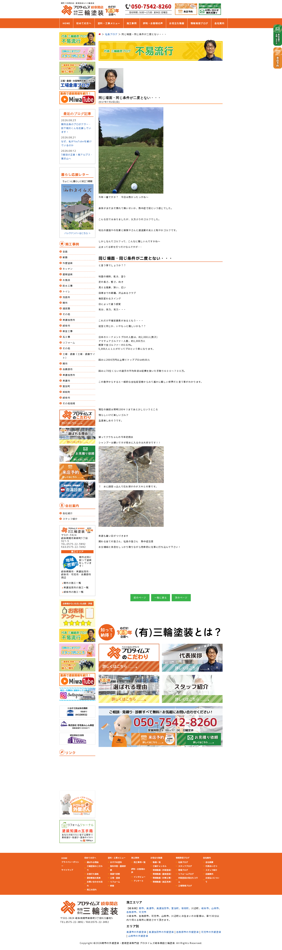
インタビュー (139, 876)
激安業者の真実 (94, 877)
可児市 (142, 912)
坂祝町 (66, 391)
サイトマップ (67, 869)
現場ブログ (183, 869)
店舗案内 (209, 873)
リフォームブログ (186, 873)
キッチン (68, 268)
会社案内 (219, 23)
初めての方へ (83, 23)
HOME (66, 23)
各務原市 (68, 369)
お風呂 (66, 280)
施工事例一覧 (139, 862)
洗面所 (66, 297)
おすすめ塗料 (116, 862)
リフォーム (69, 342)
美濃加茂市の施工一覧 (76, 587)
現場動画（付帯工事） (162, 877)
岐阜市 (66, 325)
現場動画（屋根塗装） (162, 873)
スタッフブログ (185, 866)
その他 (66, 314)
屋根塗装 (68, 274)
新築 (65, 257)
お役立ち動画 (176, 23)
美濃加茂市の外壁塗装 (161, 932)
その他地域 (69, 403)
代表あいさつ (211, 866)
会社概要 (209, 862)
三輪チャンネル (159, 866)
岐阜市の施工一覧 (74, 591)
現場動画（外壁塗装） (162, 869)
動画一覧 (157, 862)
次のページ (181, 597)
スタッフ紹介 (70, 518)
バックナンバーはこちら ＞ (77, 233)
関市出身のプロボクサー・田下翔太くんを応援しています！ (76, 128)
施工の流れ (92, 889)
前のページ (140, 597)
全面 (65, 251)
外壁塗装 (68, 263)
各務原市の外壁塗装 (187, 932)
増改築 (66, 308)
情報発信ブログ (199, 23)
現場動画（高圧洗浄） (162, 881)
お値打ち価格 (93, 873)
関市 (65, 302)
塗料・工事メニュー (109, 23)
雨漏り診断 (115, 873)
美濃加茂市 (69, 319)
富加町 (66, 386)
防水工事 (68, 285)
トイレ (66, 291)
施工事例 (132, 23)
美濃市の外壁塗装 (136, 932)
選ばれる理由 (93, 862)
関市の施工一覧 (72, 582)
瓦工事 (66, 336)
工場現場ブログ (185, 885)
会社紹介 (68, 513)
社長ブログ (183, 862)
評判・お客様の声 (153, 23)
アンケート (138, 880)
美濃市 (66, 380)
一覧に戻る (160, 597)
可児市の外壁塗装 (211, 932)
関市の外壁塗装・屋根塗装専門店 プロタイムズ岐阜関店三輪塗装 (138, 943)
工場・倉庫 (115, 877)
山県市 (215, 908)
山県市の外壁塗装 (138, 935)
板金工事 (68, 331)
